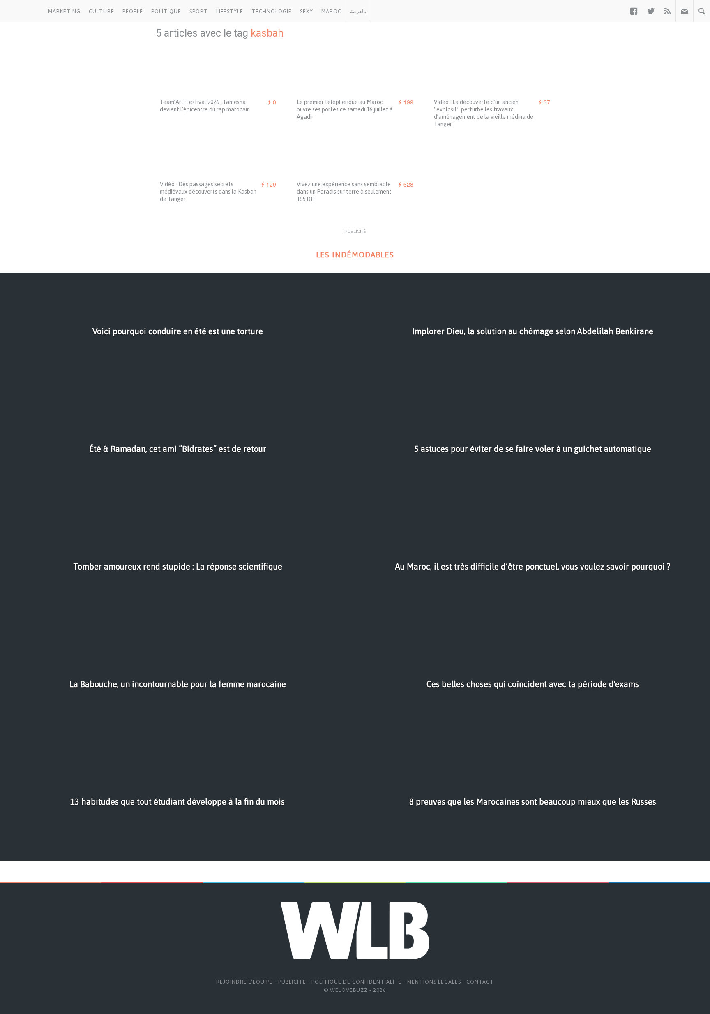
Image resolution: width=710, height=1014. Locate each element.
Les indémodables (355, 255)
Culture (101, 11)
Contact (480, 982)
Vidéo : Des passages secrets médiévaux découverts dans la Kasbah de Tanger (208, 191)
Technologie (271, 11)
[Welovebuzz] (22, 11)
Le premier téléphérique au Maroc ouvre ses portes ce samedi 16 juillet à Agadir (345, 109)
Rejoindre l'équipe (244, 982)
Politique (166, 11)
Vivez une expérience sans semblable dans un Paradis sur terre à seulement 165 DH (344, 191)
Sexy (306, 11)
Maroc (331, 11)
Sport (198, 11)
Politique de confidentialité (356, 982)
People (132, 11)
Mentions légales (434, 982)
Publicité (292, 982)
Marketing (64, 11)
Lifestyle (229, 11)
